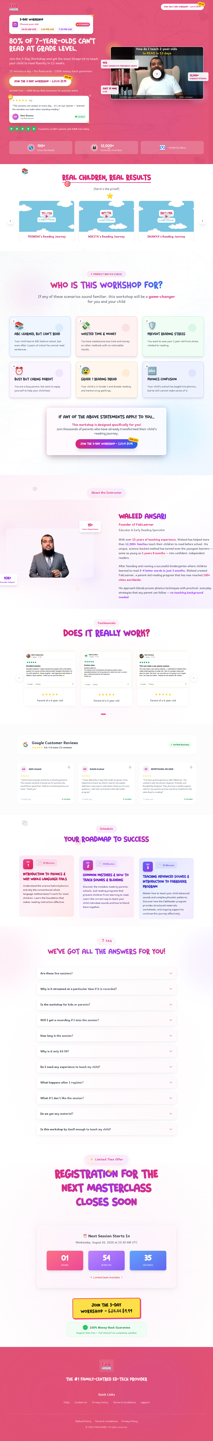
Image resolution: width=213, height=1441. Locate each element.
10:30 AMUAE (29, 667)
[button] (157, 711)
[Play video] (157, 712)
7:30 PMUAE (65, 667)
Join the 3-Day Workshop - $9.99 (42, 718)
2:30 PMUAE (47, 667)
